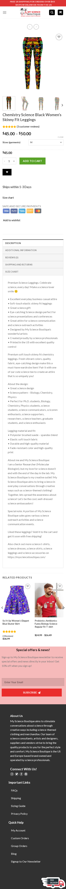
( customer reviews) (28, 126)
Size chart (8, 197)
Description (13, 243)
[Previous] (8, 63)
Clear (60, 137)
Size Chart (12, 271)
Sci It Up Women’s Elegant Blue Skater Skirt (16, 622)
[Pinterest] (26, 774)
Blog (14, 853)
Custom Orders (20, 838)
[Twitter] (16, 774)
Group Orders (19, 845)
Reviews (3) (11, 257)
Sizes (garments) (11, 142)
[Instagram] (12, 774)
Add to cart (32, 160)
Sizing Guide (18, 805)
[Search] (52, 12)
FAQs (14, 790)
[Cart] (60, 12)
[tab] (33, 243)
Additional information (21, 250)
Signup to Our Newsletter (26, 861)
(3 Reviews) (8, 636)
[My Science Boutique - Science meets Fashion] (29, 12)
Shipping (16, 798)
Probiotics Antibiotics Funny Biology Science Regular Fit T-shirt (46, 623)
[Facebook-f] (21, 774)
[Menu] (5, 12)
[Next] (58, 63)
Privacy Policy (19, 813)
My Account (18, 830)
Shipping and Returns (18, 264)
